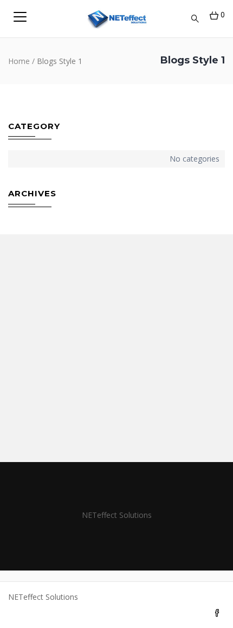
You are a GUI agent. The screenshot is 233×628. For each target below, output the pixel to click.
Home (19, 61)
